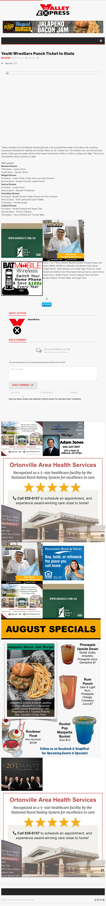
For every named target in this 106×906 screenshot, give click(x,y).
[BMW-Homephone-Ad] (22, 278)
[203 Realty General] (22, 774)
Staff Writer (31, 58)
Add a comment (18, 340)
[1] (63, 240)
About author (17, 313)
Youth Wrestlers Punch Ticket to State (37, 53)
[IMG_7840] (51, 688)
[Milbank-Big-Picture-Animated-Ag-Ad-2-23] (22, 240)
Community (6, 58)
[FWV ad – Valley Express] (22, 438)
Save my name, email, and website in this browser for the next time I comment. (45, 399)
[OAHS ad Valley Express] (53, 499)
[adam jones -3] (63, 438)
